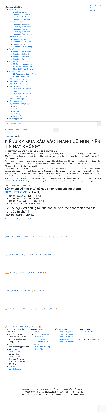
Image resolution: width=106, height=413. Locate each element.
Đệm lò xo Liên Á (20, 12)
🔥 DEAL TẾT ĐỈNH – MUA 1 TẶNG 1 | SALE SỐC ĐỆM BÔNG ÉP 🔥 (31, 309)
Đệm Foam (13, 49)
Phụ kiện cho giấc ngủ (18, 104)
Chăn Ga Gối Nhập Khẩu (18, 84)
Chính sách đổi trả (66, 337)
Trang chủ (9, 136)
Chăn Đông (13, 86)
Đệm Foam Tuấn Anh (21, 54)
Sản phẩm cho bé (16, 101)
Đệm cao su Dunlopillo (22, 44)
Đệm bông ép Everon (21, 32)
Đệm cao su (14, 37)
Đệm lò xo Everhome (21, 19)
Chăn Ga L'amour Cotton (23, 69)
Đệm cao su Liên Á (20, 39)
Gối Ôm (16, 106)
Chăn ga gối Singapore (18, 79)
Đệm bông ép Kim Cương (23, 29)
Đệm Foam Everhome (21, 59)
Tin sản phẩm (25, 219)
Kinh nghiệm (35, 219)
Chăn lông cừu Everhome (23, 91)
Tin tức (17, 219)
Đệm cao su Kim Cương (22, 47)
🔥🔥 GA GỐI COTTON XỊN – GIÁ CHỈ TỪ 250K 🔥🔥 (25, 273)
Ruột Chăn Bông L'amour (23, 96)
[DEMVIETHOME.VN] (48, 8)
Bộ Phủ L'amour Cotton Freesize (25, 74)
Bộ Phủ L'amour (15, 71)
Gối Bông (16, 114)
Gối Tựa (16, 111)
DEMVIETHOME (19, 181)
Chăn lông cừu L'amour (22, 94)
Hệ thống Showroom (42, 334)
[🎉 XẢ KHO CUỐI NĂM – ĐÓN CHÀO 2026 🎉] (20, 318)
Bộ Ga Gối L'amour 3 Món (23, 64)
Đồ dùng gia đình (16, 119)
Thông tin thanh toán (67, 339)
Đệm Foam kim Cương (22, 52)
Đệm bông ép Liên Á (21, 24)
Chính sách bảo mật (66, 342)
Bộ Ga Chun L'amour (17, 61)
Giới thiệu (37, 332)
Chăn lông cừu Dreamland (23, 89)
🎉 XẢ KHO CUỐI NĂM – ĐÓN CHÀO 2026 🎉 (23, 327)
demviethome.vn (15, 369)
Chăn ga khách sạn (16, 99)
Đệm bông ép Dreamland (23, 34)
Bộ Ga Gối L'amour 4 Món (23, 66)
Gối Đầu (16, 109)
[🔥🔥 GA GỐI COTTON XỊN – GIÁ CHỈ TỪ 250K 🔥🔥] (20, 264)
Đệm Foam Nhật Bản (21, 57)
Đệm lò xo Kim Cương (22, 17)
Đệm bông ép (14, 22)
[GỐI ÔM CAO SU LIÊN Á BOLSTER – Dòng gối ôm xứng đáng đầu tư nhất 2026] (20, 228)
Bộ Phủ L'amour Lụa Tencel (23, 76)
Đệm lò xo (13, 9)
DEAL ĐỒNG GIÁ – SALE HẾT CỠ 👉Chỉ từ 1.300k (24, 291)
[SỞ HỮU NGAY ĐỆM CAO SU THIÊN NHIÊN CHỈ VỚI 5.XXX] (20, 246)
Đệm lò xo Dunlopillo (21, 14)
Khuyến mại (9, 219)
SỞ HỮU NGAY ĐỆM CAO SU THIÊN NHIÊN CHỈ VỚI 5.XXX (28, 255)
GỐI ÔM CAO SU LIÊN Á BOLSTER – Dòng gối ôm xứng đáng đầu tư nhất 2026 (36, 237)
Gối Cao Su (17, 116)
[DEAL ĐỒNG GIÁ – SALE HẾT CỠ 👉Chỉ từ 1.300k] (20, 282)
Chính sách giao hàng (67, 332)
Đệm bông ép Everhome (22, 27)
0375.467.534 (14, 352)
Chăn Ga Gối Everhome (18, 81)
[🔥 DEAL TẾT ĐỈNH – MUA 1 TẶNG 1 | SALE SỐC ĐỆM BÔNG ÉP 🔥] (20, 300)
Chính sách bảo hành (67, 334)
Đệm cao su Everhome (22, 42)
